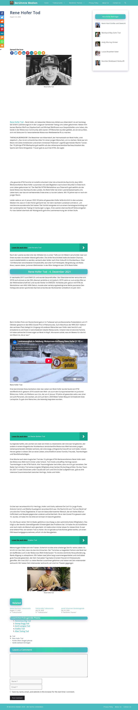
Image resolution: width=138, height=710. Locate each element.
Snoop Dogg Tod (22, 623)
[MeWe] (31, 53)
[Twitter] (16, 53)
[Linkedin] (23, 53)
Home (46, 3)
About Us (105, 3)
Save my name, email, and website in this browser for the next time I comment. (43, 692)
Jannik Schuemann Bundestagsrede (72, 608)
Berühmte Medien (26, 3)
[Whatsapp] (39, 53)
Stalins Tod (20, 629)
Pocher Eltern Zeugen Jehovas (22, 641)
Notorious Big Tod (23, 621)
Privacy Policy (93, 3)
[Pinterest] (27, 53)
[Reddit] (20, 53)
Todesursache (58, 3)
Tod (13, 636)
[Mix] (35, 53)
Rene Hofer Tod (16, 122)
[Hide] (1, 49)
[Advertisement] (49, 33)
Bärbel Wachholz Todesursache (20, 608)
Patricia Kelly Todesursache (45, 608)
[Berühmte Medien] (12, 3)
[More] (43, 53)
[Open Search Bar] (125, 3)
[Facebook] (12, 53)
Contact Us (117, 3)
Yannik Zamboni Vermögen (21, 643)
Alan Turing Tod (22, 631)
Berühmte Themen (75, 3)
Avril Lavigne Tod (22, 626)
